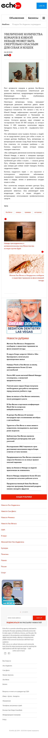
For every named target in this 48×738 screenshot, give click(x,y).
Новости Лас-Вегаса (9, 523)
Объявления (16, 18)
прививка (28, 212)
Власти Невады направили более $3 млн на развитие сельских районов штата (24, 477)
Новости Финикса (7, 517)
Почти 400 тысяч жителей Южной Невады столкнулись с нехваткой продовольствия (24, 377)
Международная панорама (12, 715)
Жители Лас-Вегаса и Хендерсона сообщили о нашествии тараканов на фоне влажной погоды (22, 346)
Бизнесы (33, 18)
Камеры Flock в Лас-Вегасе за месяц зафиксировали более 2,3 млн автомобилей (22, 367)
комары (18, 212)
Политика (4, 554)
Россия (4, 566)
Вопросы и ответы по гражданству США (16, 691)
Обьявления (7, 701)
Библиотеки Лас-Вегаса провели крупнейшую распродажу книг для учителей (21, 438)
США (3, 530)
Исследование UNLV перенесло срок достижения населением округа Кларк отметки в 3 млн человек (22, 449)
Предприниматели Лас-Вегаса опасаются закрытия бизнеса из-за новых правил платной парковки (24, 459)
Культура (4, 548)
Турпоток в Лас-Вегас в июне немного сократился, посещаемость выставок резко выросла (22, 428)
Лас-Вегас (9, 212)
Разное (4, 560)
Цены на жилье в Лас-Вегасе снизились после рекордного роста (23, 397)
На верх (25, 612)
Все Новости (7, 661)
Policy (4, 719)
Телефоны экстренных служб (12, 705)
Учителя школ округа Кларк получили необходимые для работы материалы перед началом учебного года (22, 388)
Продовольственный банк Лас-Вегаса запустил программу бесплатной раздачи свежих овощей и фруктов (24, 486)
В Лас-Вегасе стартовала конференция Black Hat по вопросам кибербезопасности (23, 407)
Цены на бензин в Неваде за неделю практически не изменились (22, 469)
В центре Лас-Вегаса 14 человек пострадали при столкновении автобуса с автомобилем (23, 417)
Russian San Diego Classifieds (12, 710)
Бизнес (5, 684)
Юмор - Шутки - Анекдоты (11, 696)
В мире (4, 536)
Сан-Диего (6, 670)
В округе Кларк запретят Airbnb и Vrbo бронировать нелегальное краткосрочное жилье (22, 356)
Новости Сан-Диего (8, 511)
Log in (42, 6)
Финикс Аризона (8, 675)
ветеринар (38, 212)
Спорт (3, 573)
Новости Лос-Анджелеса (10, 505)
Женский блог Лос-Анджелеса (12, 542)
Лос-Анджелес (7, 666)
